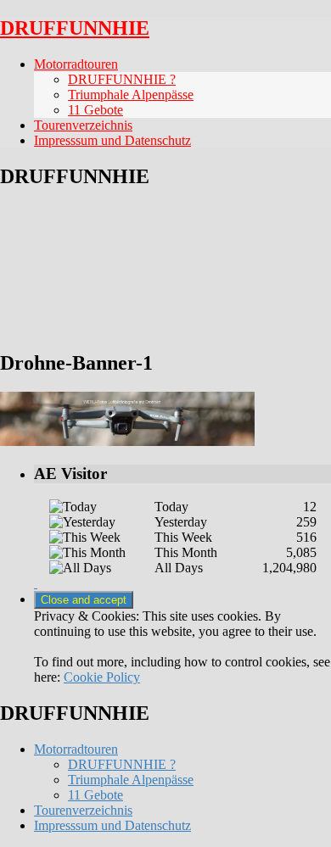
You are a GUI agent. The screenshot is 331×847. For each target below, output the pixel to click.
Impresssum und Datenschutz (112, 140)
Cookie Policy (102, 677)
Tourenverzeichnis (83, 125)
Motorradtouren (76, 64)
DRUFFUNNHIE (74, 28)
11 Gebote (95, 110)
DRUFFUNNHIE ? (122, 79)
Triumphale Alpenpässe (131, 94)
